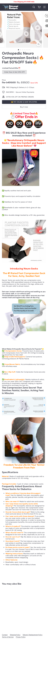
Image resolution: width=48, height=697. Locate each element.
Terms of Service (8, 637)
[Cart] (39, 7)
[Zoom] (38, 44)
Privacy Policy (21, 637)
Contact (5, 635)
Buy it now (24, 107)
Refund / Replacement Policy (32, 635)
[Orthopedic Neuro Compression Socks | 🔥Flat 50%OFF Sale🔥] (16, 606)
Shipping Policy (15, 635)
